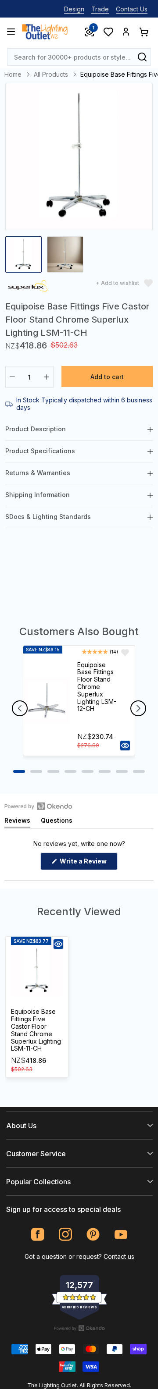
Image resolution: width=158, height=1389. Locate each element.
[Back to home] (44, 31)
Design (74, 9)
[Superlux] (27, 287)
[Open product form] (125, 745)
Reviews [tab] (17, 822)
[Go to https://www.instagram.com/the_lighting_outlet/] (65, 1234)
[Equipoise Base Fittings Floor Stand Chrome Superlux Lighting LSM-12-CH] (46, 701)
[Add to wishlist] (125, 653)
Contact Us (131, 9)
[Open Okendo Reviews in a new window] (38, 806)
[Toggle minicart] (143, 32)
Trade (100, 9)
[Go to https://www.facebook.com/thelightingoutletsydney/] (38, 1234)
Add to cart (107, 376)
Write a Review (88, 863)
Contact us (119, 1256)
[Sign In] (126, 32)
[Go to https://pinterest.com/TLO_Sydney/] (93, 1234)
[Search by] (142, 57)
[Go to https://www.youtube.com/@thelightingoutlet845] (121, 1234)
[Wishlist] (108, 32)
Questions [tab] (56, 822)
